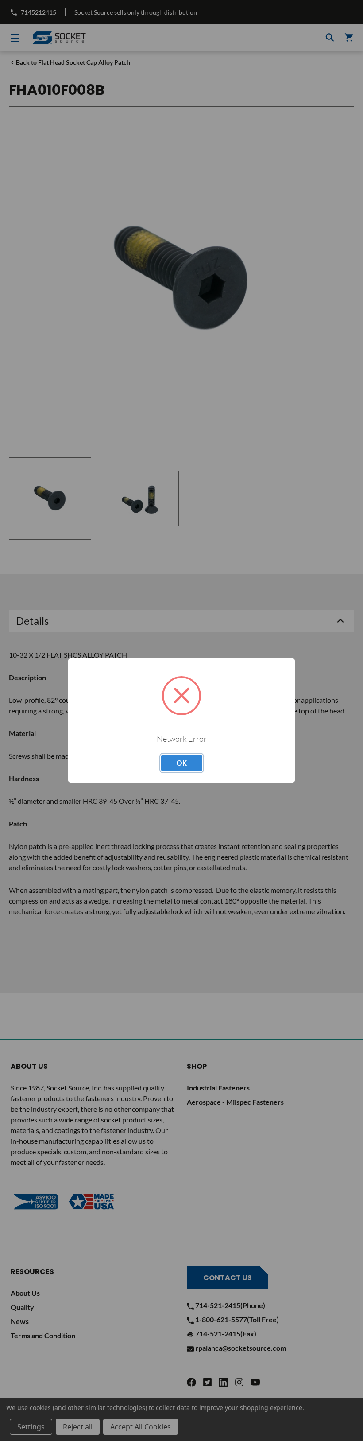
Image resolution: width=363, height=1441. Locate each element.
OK (181, 763)
